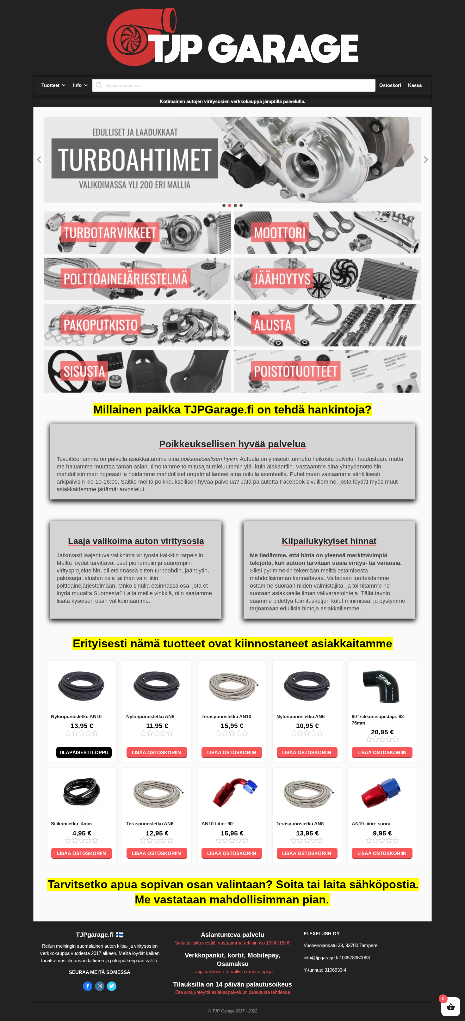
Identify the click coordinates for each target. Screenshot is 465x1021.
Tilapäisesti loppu (83, 752)
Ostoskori (390, 85)
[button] (39, 160)
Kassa (415, 85)
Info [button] (77, 85)
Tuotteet (50, 85)
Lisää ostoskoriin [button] (156, 752)
